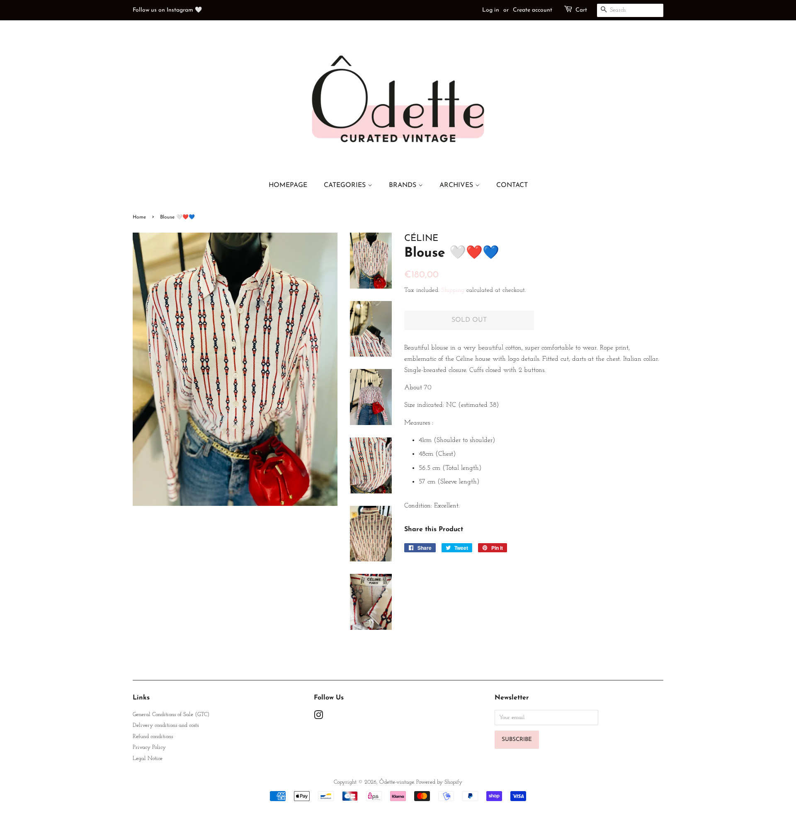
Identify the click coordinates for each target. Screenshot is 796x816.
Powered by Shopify (439, 782)
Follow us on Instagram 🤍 (167, 10)
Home (139, 217)
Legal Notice (148, 758)
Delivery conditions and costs (166, 725)
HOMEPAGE (288, 185)
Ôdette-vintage (396, 782)
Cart (581, 10)
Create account (532, 10)
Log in (490, 10)
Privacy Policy (149, 747)
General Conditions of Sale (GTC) (171, 714)
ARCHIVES (457, 185)
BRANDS (403, 185)
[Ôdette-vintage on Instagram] (318, 717)
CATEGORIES (346, 185)
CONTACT (512, 185)
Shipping (452, 290)
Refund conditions (153, 736)
